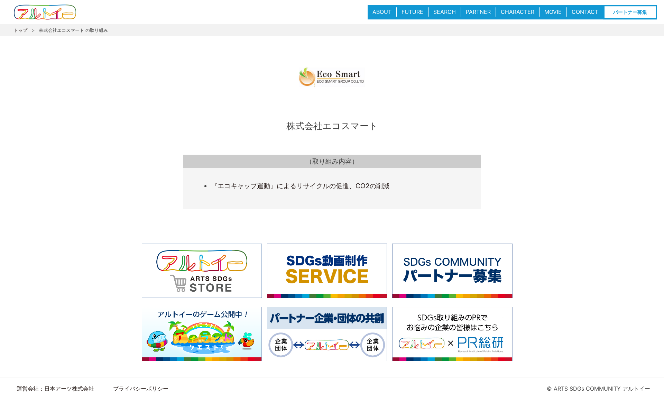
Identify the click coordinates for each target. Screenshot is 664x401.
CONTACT (585, 11)
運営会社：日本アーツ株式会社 (55, 388)
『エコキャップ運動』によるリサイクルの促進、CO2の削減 (300, 186)
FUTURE (412, 11)
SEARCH (444, 11)
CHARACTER (517, 11)
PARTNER (478, 11)
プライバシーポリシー (140, 388)
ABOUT (381, 11)
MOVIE (553, 11)
